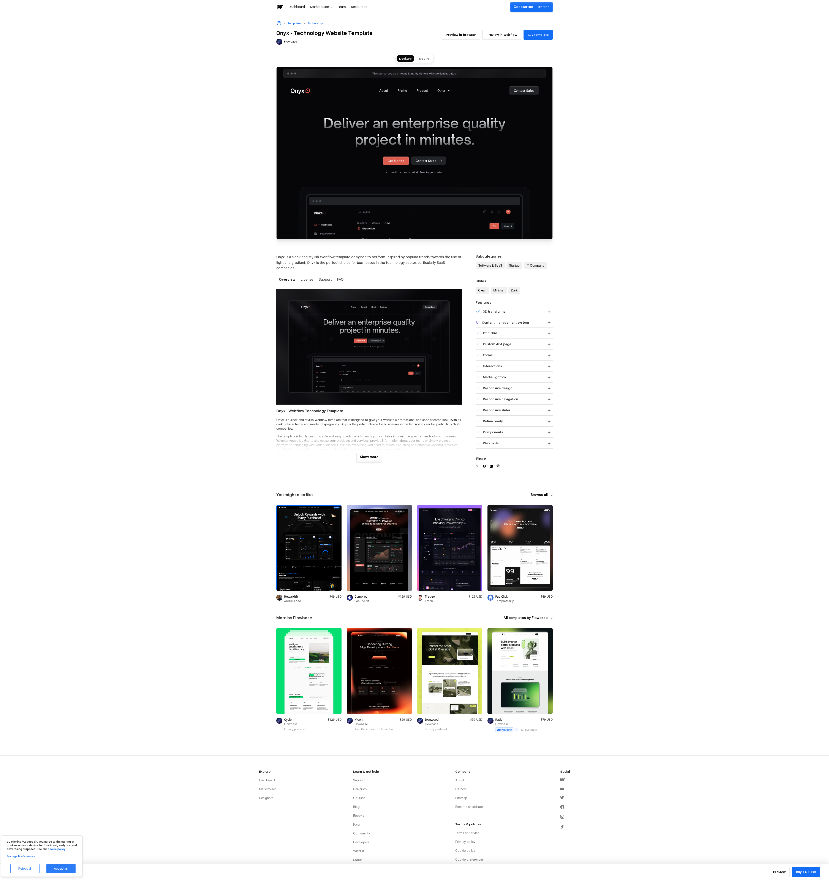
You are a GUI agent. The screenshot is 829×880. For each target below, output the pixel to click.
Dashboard (296, 7)
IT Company (535, 265)
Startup (514, 265)
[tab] (287, 279)
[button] (321, 7)
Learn (342, 7)
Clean (482, 290)
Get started (531, 7)
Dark (514, 290)
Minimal (498, 290)
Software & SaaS (490, 265)
